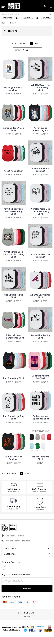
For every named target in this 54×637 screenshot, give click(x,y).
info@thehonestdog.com (18, 541)
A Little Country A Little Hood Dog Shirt (40, 87)
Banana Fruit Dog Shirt (40, 458)
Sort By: (18, 50)
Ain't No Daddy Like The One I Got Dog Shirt (13, 211)
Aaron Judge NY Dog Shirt (13, 129)
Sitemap (27, 616)
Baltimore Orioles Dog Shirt (13, 458)
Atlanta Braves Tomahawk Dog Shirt (13, 336)
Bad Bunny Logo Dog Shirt (13, 417)
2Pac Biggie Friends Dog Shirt (14, 88)
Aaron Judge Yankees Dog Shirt (40, 129)
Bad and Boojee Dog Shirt (40, 336)
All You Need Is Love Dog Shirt (40, 255)
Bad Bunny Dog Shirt (13, 378)
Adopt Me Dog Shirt (13, 171)
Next (37, 43)
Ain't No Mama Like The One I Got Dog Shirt (40, 211)
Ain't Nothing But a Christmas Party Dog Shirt (13, 254)
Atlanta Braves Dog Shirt (40, 296)
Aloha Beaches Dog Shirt (13, 296)
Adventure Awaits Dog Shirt (40, 169)
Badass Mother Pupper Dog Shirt (40, 417)
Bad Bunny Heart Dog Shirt (40, 377)
